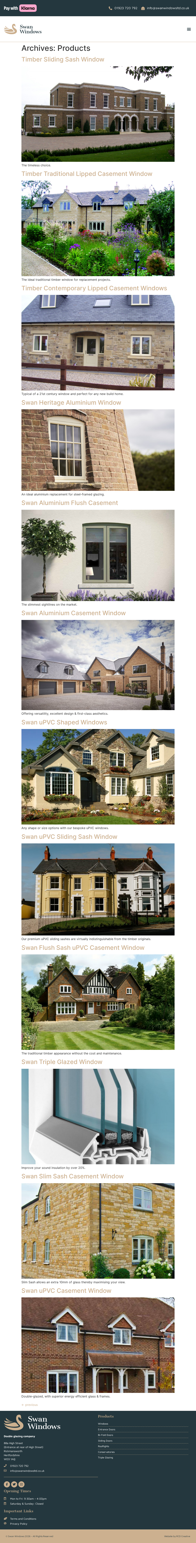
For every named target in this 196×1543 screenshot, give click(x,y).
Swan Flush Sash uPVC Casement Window (83, 947)
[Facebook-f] (7, 1484)
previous (29, 1405)
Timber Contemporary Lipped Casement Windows (94, 288)
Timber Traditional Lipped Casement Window (86, 173)
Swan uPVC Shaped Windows (64, 722)
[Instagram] (21, 1484)
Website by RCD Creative (177, 1536)
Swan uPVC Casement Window (66, 1290)
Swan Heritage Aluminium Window (71, 402)
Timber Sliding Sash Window (62, 59)
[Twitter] (14, 1484)
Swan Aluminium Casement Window (73, 613)
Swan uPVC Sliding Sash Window (69, 836)
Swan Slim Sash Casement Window (72, 1176)
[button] (189, 29)
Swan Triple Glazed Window (61, 1062)
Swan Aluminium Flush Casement (69, 503)
